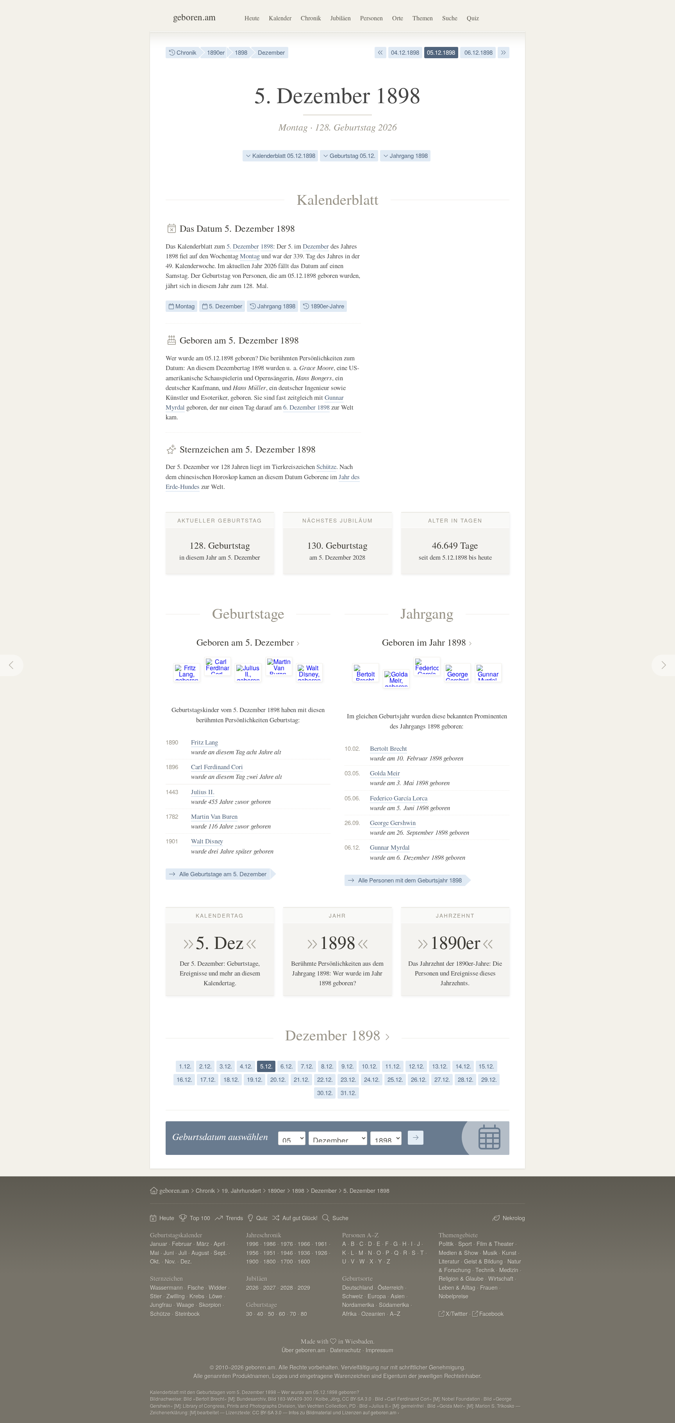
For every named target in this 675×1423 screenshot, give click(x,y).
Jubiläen (340, 18)
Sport (465, 1243)
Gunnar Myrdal (390, 847)
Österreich (391, 1287)
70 (293, 1313)
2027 (269, 1287)
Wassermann (166, 1287)
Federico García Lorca (398, 797)
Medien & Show (458, 1252)
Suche (449, 18)
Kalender (280, 18)
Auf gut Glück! (300, 1218)
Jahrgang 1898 (408, 155)
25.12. (395, 1079)
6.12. (286, 1066)
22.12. (325, 1079)
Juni (169, 1252)
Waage (185, 1304)
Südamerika (394, 1304)
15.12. (486, 1066)
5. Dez (220, 942)
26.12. (419, 1079)
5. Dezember (243, 246)
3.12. (226, 1066)
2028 (286, 1287)
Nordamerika (358, 1304)
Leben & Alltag (457, 1287)
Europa (377, 1296)
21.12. (301, 1079)
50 (271, 1313)
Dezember (271, 52)
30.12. (325, 1092)
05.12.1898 (441, 52)
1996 (252, 1243)
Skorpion (210, 1304)
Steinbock (187, 1313)
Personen (371, 18)
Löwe (215, 1296)
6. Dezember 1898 (306, 407)
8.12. (327, 1066)
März (202, 1243)
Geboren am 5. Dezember (245, 642)
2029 (304, 1287)
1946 (286, 1252)
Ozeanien (373, 1313)
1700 (286, 1261)
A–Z (395, 1313)
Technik (485, 1269)
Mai (154, 1252)
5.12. (266, 1066)
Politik (446, 1243)
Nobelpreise (453, 1296)
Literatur (449, 1261)
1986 (269, 1243)
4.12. (246, 1066)
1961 (321, 1243)
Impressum (379, 1350)
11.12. (393, 1066)
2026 (252, 1287)
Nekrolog (514, 1218)
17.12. (208, 1079)
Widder (218, 1287)
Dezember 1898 (332, 1034)
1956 (252, 1252)
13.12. (440, 1066)
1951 (269, 1252)
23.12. (348, 1079)
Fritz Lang (204, 741)
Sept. (220, 1252)
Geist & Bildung (483, 1261)
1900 (252, 1261)
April (219, 1243)
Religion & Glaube (461, 1278)
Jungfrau (161, 1304)
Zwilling (175, 1296)
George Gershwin (393, 822)
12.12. (416, 1066)
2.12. (205, 1066)
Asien (398, 1296)
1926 (321, 1252)
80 (304, 1313)
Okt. (155, 1261)
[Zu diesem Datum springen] (415, 1138)
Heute (252, 18)
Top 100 (200, 1218)
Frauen (489, 1287)
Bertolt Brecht (388, 748)
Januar (158, 1243)
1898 (241, 52)
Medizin (508, 1269)
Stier (156, 1296)
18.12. (231, 1079)
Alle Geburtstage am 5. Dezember (222, 874)
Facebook (491, 1313)
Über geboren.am (303, 1350)
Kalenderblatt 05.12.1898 (283, 155)
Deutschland (357, 1287)
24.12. (372, 1079)
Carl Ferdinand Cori (217, 766)
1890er (216, 52)
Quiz (473, 18)
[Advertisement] (450, 340)
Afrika (349, 1313)
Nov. (170, 1261)
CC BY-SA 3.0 (267, 1412)
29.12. (489, 1079)
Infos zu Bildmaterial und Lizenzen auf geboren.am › (344, 1412)
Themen (422, 18)
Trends (234, 1218)
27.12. (442, 1079)
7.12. (307, 1066)
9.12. (347, 1066)
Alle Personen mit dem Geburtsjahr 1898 (409, 880)
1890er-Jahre (326, 306)
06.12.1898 (478, 52)
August (200, 1252)
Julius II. (202, 791)
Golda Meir (385, 772)
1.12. (185, 1066)
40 (260, 1313)
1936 (304, 1252)
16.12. (184, 1079)
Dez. (186, 1261)
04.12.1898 (405, 52)
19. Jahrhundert (241, 1190)
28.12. (465, 1079)
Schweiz (352, 1296)
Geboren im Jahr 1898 (424, 642)
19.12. (254, 1079)
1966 (304, 1243)
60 (282, 1313)
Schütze (326, 466)
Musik (490, 1252)
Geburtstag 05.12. (351, 155)
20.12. (278, 1079)
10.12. (369, 1066)
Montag (293, 126)
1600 (304, 1261)
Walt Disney (207, 840)
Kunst (509, 1252)
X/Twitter (457, 1313)
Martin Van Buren (214, 816)
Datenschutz (345, 1350)
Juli (183, 1252)
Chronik (311, 18)
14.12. (463, 1066)
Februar (182, 1243)
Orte (397, 18)
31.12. (348, 1092)
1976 (286, 1243)
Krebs (196, 1296)
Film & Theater (495, 1243)
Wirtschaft (500, 1278)
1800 (269, 1261)
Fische (196, 1287)
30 (249, 1313)
